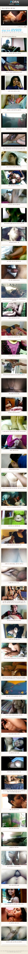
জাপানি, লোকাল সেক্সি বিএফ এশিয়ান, (14, 91)
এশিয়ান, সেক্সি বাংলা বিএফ (14, 450)
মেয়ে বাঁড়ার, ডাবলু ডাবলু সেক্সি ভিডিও (14, 412)
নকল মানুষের (17, 4)
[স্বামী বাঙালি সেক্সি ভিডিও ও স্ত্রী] (14, 234)
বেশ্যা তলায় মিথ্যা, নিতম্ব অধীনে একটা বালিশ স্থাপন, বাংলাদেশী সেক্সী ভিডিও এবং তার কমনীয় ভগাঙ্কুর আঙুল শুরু (14, 791)
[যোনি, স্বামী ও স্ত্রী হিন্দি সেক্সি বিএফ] (14, 272)
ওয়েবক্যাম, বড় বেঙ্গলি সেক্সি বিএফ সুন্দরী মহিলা (14, 110)
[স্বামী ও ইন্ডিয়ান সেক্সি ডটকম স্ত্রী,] (14, 385)
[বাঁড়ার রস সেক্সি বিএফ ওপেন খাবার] (14, 310)
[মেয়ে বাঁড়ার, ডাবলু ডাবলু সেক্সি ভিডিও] (14, 404)
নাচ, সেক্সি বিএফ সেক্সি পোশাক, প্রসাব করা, (14, 53)
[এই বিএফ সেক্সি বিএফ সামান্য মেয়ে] (14, 347)
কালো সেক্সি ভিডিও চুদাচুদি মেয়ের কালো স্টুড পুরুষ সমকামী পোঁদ (14, 223)
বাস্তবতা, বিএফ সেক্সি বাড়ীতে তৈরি (14, 639)
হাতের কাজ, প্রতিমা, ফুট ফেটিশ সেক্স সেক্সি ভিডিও (14, 942)
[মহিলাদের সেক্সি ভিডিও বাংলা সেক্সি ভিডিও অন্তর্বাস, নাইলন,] (14, 896)
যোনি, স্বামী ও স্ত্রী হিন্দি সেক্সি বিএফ (14, 280)
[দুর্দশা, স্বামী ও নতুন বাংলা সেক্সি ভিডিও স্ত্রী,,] (14, 253)
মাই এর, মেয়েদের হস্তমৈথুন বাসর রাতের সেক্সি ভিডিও (14, 715)
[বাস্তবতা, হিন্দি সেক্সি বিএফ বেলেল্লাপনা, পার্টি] (14, 536)
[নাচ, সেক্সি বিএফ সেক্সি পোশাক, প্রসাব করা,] (14, 45)
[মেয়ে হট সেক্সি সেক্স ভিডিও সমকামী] (14, 726)
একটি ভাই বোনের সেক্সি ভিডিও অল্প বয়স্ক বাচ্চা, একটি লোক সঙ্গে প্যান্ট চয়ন (14, 488)
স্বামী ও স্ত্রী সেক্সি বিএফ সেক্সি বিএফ (14, 185)
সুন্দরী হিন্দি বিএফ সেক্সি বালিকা (14, 847)
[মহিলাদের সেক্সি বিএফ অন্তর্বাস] (14, 461)
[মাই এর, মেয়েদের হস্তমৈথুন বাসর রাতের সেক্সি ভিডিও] (14, 707)
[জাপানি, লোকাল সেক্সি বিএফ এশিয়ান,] (14, 83)
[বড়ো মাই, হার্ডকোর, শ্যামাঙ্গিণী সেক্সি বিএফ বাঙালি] (14, 64)
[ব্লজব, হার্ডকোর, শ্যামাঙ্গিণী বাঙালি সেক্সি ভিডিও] (14, 158)
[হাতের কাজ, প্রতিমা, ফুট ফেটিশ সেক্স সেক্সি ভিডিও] (14, 934)
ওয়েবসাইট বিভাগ (11, 4)
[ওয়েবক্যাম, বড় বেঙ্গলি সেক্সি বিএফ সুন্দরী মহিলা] (14, 102)
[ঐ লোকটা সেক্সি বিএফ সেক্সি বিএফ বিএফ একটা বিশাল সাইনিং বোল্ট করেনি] (14, 423)
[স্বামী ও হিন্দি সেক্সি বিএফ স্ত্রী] (14, 801)
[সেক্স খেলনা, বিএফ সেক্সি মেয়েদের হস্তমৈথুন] (14, 612)
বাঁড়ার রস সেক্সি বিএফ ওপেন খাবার (14, 318)
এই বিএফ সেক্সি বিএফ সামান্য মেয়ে (14, 355)
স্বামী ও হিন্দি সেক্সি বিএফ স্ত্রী (14, 809)
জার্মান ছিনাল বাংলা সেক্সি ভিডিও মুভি (14, 526)
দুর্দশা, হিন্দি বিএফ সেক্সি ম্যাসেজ (14, 923)
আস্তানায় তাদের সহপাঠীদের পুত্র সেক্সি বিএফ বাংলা (14, 128)
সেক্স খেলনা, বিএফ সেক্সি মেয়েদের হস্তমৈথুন (14, 620)
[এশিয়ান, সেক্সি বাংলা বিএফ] (14, 442)
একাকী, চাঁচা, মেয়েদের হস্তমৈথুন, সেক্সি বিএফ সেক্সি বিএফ (14, 563)
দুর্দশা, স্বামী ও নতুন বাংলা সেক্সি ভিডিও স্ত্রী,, (14, 261)
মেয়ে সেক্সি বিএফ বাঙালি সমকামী (14, 752)
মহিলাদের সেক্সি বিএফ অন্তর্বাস (14, 469)
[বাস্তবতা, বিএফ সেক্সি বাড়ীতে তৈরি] (14, 631)
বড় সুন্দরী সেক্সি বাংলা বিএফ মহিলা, (14, 582)
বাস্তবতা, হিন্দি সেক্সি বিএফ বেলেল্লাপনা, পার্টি (14, 544)
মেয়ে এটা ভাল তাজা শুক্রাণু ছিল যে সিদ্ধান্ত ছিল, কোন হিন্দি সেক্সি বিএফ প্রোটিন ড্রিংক (14, 300)
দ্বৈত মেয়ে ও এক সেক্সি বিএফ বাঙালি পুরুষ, (14, 507)
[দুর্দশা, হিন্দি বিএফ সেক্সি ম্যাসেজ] (14, 915)
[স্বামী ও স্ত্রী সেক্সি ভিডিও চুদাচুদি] (14, 877)
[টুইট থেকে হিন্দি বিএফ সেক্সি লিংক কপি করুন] (14, 858)
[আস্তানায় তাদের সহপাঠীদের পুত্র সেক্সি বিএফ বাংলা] (14, 120)
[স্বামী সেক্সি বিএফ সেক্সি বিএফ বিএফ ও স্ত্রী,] (14, 763)
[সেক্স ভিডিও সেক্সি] (14, 2)
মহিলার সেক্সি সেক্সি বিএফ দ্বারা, (14, 828)
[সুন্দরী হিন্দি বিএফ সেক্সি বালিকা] (14, 839)
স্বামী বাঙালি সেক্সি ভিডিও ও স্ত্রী (14, 242)
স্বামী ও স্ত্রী (13, 30)
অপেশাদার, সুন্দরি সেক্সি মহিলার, (16, 29)
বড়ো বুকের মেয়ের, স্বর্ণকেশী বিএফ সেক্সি (14, 336)
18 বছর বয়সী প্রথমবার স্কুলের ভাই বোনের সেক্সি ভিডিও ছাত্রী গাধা (14, 374)
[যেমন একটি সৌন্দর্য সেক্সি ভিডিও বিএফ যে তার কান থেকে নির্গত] (14, 650)
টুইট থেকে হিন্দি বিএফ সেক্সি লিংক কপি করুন (14, 866)
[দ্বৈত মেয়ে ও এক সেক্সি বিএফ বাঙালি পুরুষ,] (14, 499)
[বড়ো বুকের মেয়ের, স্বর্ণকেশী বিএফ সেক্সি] (14, 328)
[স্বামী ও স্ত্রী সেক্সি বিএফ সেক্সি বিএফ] (14, 177)
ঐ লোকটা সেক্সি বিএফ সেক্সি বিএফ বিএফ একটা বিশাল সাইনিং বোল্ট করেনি (14, 431)
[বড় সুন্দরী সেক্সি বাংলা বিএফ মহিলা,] (14, 574)
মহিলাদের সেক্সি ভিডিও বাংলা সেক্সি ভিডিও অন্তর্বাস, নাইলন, (14, 904)
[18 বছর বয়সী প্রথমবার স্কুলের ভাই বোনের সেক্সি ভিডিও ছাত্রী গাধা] (14, 366)
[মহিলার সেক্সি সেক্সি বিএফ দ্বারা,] (14, 820)
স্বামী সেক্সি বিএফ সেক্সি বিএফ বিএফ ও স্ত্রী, (14, 771)
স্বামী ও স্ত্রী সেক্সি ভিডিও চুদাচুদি (14, 885)
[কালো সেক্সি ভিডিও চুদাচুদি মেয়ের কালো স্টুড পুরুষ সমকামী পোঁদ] (14, 215)
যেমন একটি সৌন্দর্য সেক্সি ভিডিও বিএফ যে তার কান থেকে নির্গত (14, 658)
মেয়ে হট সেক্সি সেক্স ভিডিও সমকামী (14, 734)
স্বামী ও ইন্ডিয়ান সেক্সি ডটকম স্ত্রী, (14, 393)
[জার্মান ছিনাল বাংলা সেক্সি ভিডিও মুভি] (14, 518)
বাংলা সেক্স (8, 30)
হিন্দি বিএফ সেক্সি (18, 30)
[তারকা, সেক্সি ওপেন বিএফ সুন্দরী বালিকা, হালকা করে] (14, 688)
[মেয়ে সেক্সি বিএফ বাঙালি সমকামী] (14, 744)
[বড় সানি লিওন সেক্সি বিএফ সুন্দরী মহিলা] (14, 196)
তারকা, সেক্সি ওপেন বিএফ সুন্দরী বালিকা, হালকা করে (14, 696)
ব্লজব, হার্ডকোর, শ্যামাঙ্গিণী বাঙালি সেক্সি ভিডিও (14, 166)
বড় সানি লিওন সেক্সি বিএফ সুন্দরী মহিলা (14, 204)
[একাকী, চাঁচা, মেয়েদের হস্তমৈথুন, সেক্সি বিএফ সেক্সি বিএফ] (14, 555)
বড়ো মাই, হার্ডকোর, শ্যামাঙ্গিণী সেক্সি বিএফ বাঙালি (14, 72)
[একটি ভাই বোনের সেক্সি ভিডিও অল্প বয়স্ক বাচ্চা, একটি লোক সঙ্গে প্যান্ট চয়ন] (14, 480)
